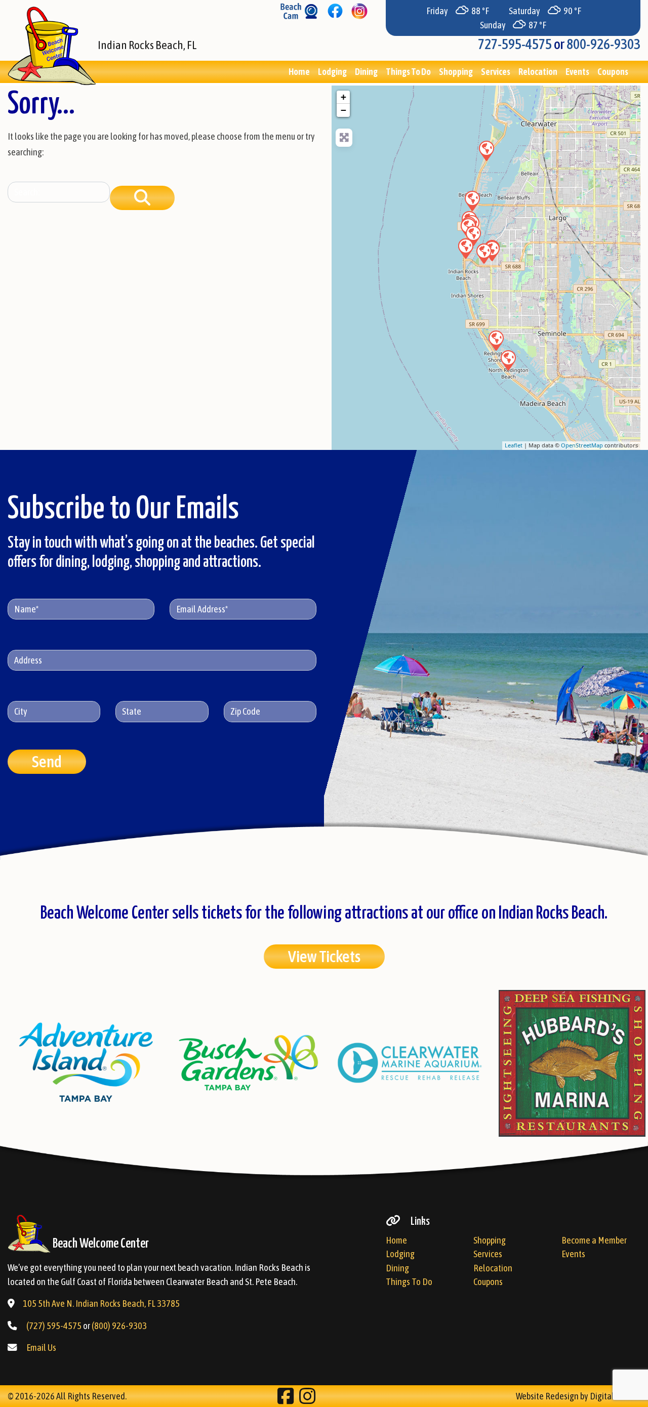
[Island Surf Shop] (471, 200)
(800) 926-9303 (119, 1325)
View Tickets (324, 956)
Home (299, 71)
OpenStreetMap (582, 445)
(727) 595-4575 (54, 1325)
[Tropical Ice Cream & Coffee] (465, 248)
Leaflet (513, 445)
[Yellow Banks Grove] (483, 253)
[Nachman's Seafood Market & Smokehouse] (495, 340)
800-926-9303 (603, 44)
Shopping (456, 71)
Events (577, 71)
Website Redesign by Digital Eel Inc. (578, 1396)
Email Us (41, 1347)
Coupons (612, 71)
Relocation (537, 71)
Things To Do (408, 71)
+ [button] (343, 97)
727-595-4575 (515, 44)
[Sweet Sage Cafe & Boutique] (507, 360)
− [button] (343, 110)
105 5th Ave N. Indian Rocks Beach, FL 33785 (101, 1303)
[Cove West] (486, 150)
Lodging (332, 71)
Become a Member (594, 1240)
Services (495, 71)
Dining (366, 71)
